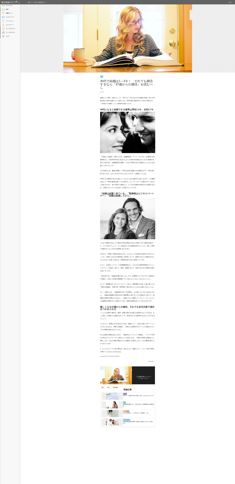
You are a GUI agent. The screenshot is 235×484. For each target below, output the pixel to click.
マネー (125, 394)
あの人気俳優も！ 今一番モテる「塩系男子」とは (135, 413)
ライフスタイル (10, 28)
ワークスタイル (10, 32)
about (230, 2)
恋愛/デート (126, 411)
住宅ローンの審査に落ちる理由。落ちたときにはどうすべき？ (138, 395)
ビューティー (10, 24)
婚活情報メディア (14, 2)
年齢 (108, 387)
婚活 (102, 76)
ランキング (9, 5)
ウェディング (126, 420)
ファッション (10, 21)
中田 (103, 92)
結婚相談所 (115, 387)
